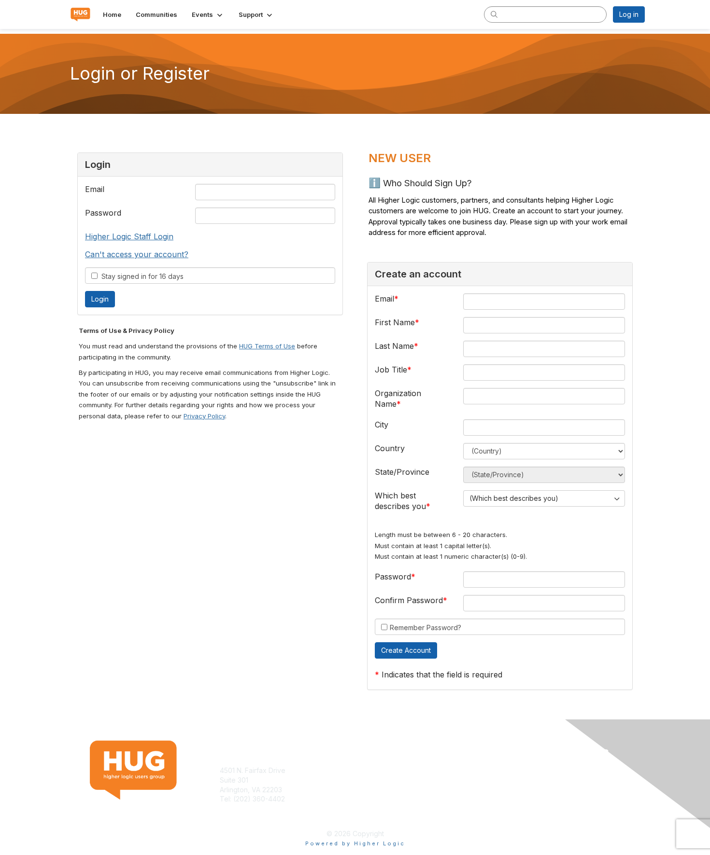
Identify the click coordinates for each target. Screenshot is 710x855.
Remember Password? (425, 627)
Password (103, 213)
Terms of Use (519, 770)
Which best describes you (400, 501)
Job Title (391, 369)
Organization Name (398, 398)
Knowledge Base (386, 770)
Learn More (377, 780)
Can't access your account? (136, 254)
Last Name (394, 346)
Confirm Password (409, 600)
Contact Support (246, 808)
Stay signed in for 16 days (141, 276)
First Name (395, 322)
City (381, 424)
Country (390, 448)
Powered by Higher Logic (355, 843)
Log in (629, 14)
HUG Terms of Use (267, 346)
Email (94, 189)
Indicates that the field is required (442, 674)
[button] (208, 14)
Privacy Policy (204, 416)
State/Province (402, 472)
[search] (494, 14)
